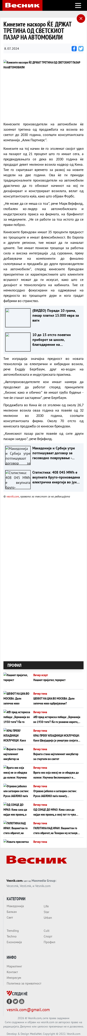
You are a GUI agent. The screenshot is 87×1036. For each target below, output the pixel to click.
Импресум (14, 978)
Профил (49, 942)
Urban (48, 918)
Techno (12, 936)
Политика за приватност (24, 983)
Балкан (12, 912)
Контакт (12, 972)
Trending (13, 931)
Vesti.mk (25, 886)
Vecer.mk (12, 886)
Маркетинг (14, 966)
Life (46, 906)
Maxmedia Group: (44, 880)
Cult (46, 931)
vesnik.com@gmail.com (28, 1009)
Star (46, 912)
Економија (14, 942)
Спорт (48, 936)
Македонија (15, 906)
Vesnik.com (14, 880)
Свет (10, 917)
